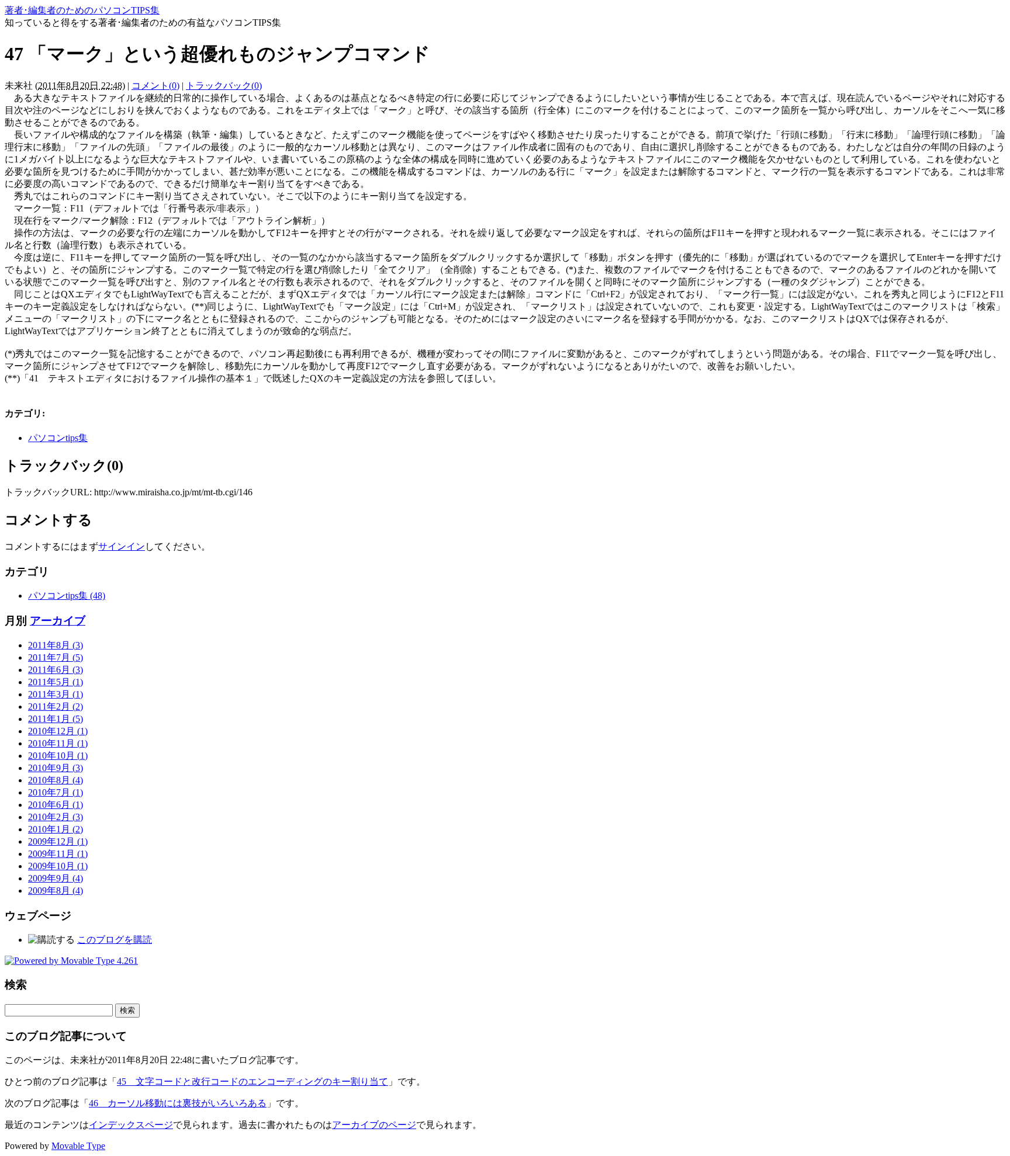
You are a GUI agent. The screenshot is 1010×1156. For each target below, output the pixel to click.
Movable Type (78, 1146)
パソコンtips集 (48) (66, 595)
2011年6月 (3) (55, 670)
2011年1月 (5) (55, 719)
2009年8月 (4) (55, 890)
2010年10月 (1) (58, 756)
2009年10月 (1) (58, 866)
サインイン (121, 546)
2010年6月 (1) (55, 805)
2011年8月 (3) (55, 645)
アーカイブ (57, 621)
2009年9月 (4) (55, 878)
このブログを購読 (114, 940)
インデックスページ (131, 1125)
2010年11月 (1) (58, 743)
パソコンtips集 (58, 438)
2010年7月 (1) (55, 792)
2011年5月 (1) (55, 682)
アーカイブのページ (374, 1125)
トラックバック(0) (224, 86)
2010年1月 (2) (55, 829)
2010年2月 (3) (55, 817)
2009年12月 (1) (58, 841)
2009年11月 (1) (58, 854)
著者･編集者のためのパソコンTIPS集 (82, 10)
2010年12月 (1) (58, 731)
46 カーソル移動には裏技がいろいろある (178, 1103)
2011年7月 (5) (55, 657)
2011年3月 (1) (55, 694)
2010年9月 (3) (55, 768)
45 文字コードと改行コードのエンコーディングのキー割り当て (252, 1081)
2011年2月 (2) (55, 706)
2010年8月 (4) (55, 780)
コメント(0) (155, 86)
